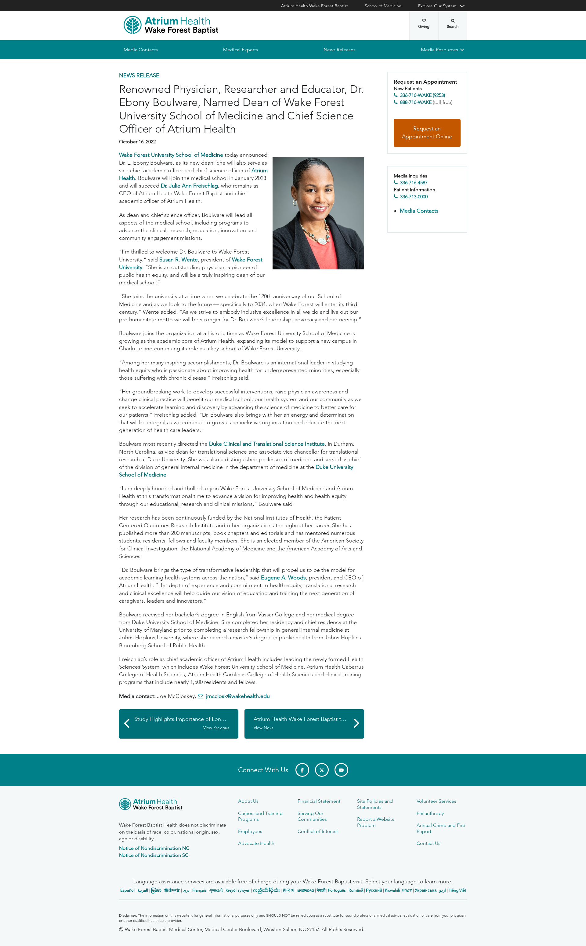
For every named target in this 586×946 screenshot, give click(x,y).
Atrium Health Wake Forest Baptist (314, 6)
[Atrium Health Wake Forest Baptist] (171, 25)
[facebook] (302, 770)
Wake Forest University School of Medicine (171, 155)
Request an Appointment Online (427, 133)
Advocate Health (256, 843)
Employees (250, 831)
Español (127, 890)
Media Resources (439, 50)
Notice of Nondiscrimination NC (154, 848)
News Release (139, 75)
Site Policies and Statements (375, 804)
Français (199, 890)
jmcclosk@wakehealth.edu (238, 696)
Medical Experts (240, 50)
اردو (442, 890)
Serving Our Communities (312, 816)
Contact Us (428, 843)
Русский (374, 890)
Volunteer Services (436, 801)
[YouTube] (341, 770)
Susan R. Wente (178, 259)
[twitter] (322, 770)
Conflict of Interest (318, 831)
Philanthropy (430, 813)
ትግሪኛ (407, 890)
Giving (423, 26)
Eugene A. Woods (283, 578)
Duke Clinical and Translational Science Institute (267, 444)
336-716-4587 (414, 183)
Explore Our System (437, 6)
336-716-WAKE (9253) (422, 95)
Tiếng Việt (457, 890)
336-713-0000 (414, 196)
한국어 (289, 890)
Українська (425, 890)
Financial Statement (319, 801)
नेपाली (321, 890)
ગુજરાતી (216, 890)
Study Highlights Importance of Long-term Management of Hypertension (186, 723)
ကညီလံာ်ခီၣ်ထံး (266, 890)
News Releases (339, 50)
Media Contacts (141, 50)
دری (186, 890)
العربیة (142, 890)
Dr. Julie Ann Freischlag (189, 185)
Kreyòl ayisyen (238, 890)
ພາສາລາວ (305, 890)
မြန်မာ (156, 890)
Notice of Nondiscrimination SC (153, 855)
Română (356, 890)
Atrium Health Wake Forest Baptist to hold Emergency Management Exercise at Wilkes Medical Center (309, 723)
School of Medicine (383, 6)
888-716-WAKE (416, 102)
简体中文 (172, 890)
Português (337, 890)
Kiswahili (392, 890)
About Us (248, 801)
